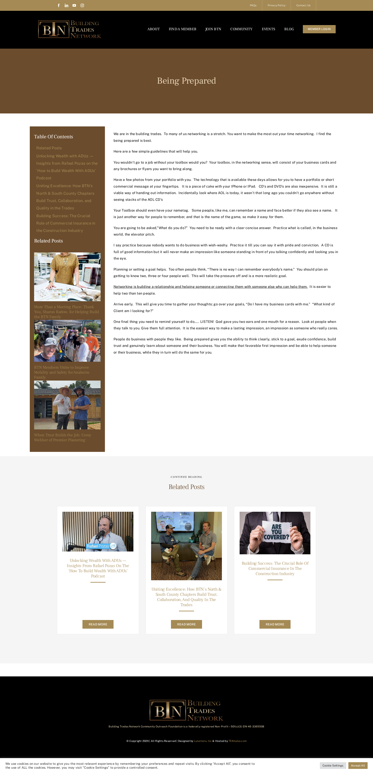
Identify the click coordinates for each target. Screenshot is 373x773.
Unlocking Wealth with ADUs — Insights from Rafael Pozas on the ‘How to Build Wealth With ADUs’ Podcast (98, 568)
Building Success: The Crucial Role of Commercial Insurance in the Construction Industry (275, 569)
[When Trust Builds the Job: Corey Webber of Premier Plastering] (67, 405)
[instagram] (82, 5)
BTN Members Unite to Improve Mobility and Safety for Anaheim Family (61, 372)
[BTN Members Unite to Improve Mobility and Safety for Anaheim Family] (67, 341)
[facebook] (58, 5)
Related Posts (49, 148)
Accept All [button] (358, 765)
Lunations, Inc (203, 741)
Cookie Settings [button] (333, 765)
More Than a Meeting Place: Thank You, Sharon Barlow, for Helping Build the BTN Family (66, 311)
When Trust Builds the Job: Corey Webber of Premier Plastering (62, 437)
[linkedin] (66, 5)
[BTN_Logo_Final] (69, 21)
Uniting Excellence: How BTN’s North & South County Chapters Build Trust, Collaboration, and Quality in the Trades (186, 597)
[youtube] (74, 5)
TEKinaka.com (238, 741)
